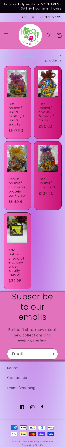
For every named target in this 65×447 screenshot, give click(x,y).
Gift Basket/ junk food (47, 183)
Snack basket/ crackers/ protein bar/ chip (16, 187)
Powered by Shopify (32, 445)
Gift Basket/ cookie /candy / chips (46, 112)
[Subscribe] (52, 354)
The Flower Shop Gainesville (37, 441)
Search (13, 368)
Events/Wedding (21, 388)
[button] (6, 35)
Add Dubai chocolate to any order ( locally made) (16, 262)
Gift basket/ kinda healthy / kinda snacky (16, 114)
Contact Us (17, 377)
